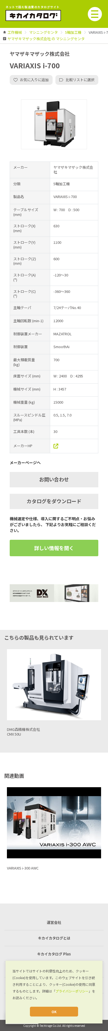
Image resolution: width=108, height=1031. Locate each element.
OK (54, 1011)
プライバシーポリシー (72, 991)
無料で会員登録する (54, 549)
